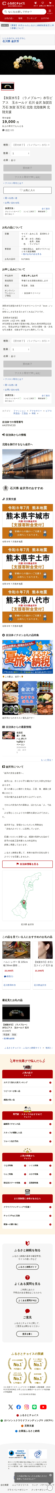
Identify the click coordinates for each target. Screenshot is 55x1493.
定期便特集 (33, 1183)
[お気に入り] (50, 1488)
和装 (34, 413)
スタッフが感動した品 (13, 1133)
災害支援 (29, 1425)
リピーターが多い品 (12, 1091)
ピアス (49, 411)
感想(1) (9, 976)
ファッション (20, 411)
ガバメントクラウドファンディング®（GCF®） (29, 1420)
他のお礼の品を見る (32, 254)
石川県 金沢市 (9, 1039)
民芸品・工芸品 (21, 413)
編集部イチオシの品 (12, 1124)
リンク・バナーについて (43, 1485)
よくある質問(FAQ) (27, 1300)
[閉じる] (50, 1475)
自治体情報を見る (29, 864)
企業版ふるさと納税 (29, 1431)
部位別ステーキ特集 (12, 1183)
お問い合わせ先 (12, 203)
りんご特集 (8, 1174)
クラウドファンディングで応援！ (17, 1207)
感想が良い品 (9, 1100)
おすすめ (45, 18)
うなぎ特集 (8, 1165)
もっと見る (46, 760)
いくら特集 (33, 1165)
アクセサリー (36, 411)
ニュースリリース (20, 1485)
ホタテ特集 (33, 1174)
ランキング (32, 18)
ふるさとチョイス (29, 1415)
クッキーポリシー (39, 1490)
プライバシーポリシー (17, 1490)
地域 (20, 18)
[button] (49, 12)
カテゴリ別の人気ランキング (16, 1082)
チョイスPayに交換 (12, 1216)
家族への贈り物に (11, 1224)
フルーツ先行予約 (11, 1141)
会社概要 (5, 1485)
